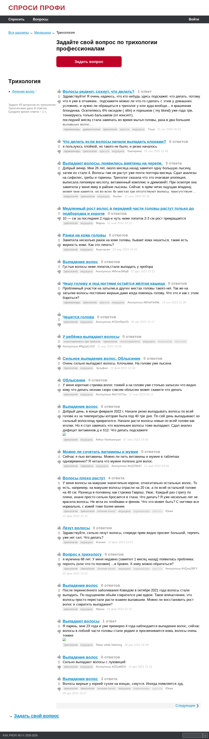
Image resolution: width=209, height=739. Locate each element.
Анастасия (103, 249)
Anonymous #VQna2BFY (181, 568)
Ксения (101, 542)
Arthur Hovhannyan (108, 439)
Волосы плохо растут (84, 478)
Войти (194, 19)
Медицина (42, 33)
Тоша (151, 129)
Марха (100, 223)
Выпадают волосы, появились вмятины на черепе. (112, 163)
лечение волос (106, 511)
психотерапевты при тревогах (82, 341)
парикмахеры (72, 129)
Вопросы (40, 19)
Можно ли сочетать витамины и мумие (100, 452)
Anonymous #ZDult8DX (111, 666)
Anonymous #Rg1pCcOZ (79, 346)
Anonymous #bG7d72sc (111, 394)
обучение (180, 341)
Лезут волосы (76, 528)
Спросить (16, 19)
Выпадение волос (80, 262)
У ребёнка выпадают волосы (91, 336)
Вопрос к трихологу (82, 554)
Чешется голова (78, 317)
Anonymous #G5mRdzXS (112, 321)
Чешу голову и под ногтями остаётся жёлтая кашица (114, 283)
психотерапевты (130, 341)
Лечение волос (23, 91)
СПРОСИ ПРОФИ (36, 7)
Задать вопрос (88, 61)
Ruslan (117, 196)
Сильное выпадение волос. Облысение (101, 358)
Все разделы (18, 33)
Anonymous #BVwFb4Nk (143, 302)
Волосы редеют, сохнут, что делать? (99, 91)
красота (124, 129)
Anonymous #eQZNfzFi (126, 466)
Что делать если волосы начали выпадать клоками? (114, 141)
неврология (71, 196)
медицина (138, 129)
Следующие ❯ (187, 706)
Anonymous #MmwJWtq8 (112, 271)
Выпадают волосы (81, 621)
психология (165, 341)
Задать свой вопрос (36, 715)
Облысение (74, 380)
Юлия (169, 511)
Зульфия (102, 368)
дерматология (91, 129)
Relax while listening (109, 644)
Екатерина (135, 151)
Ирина (100, 609)
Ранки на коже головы (84, 235)
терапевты (86, 466)
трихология (110, 129)
